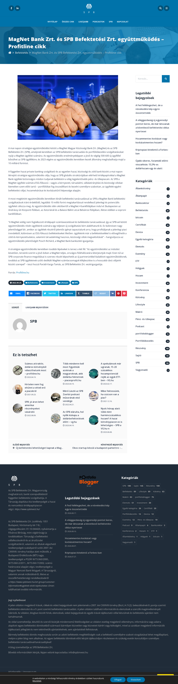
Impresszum (29, 671)
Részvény (141, 348)
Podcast (140, 326)
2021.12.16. (107, 401)
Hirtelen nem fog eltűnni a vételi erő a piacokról (35, 388)
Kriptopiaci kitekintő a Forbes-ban (83, 552)
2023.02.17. (107, 384)
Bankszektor (142, 203)
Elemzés (140, 246)
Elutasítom (136, 679)
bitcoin (139, 217)
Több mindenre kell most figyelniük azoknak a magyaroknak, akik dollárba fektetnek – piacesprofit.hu (73, 372)
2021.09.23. (31, 394)
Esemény (140, 253)
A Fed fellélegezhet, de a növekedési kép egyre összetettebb (149, 109)
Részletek (37, 681)
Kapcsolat (122, 21)
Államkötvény (143, 188)
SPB (111, 21)
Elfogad (117, 679)
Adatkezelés (14, 671)
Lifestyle (140, 304)
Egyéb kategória (144, 239)
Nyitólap (52, 21)
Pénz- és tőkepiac (145, 319)
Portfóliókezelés (145, 340)
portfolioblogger (145, 333)
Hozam (139, 275)
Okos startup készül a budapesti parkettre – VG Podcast (103, 447)
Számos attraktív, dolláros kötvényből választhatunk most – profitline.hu (35, 368)
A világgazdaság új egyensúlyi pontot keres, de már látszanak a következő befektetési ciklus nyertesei (89, 524)
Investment (142, 282)
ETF (137, 261)
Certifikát (141, 224)
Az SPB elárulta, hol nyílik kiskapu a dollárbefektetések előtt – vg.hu (73, 416)
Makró (139, 311)
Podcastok (98, 21)
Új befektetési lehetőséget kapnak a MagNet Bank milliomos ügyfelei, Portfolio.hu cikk (63, 447)
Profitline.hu (22, 272)
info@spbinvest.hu (78, 652)
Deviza (139, 232)
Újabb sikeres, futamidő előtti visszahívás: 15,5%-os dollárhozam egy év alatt (152, 164)
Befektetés (21, 53)
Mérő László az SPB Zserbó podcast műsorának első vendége (73, 396)
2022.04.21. (69, 404)
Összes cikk (68, 21)
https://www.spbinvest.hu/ (27, 509)
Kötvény (140, 297)
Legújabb (83, 21)
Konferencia (142, 290)
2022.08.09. (31, 415)
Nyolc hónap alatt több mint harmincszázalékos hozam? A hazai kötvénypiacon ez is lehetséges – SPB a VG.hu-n (111, 418)
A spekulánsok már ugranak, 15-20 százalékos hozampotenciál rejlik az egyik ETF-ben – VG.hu (111, 372)
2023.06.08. (107, 432)
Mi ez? (89, 486)
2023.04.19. (31, 377)
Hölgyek (140, 268)
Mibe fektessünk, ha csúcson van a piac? (110, 394)
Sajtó (138, 355)
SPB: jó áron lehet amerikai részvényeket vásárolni (34, 406)
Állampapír (141, 195)
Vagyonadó (142, 369)
